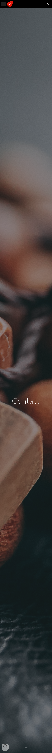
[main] (26, 380)
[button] (3, 4)
